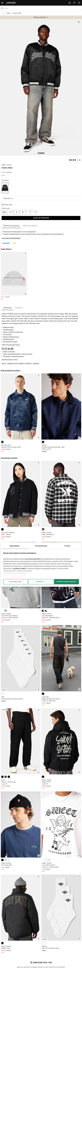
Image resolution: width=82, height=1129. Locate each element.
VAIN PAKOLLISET (15, 581)
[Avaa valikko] (2, 2)
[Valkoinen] (43, 860)
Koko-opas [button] (8, 204)
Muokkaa (40, 581)
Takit (8, 13)
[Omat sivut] (69, 3)
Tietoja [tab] (67, 546)
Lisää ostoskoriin (41, 218)
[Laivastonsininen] (2, 442)
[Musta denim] (43, 694)
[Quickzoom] (25, 294)
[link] (69, 3)
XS (10, 212)
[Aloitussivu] (11, 2)
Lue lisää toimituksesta (11, 238)
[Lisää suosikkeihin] (78, 22)
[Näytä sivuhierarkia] (3, 13)
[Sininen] (43, 442)
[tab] (11, 225)
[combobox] (42, 8)
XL (35, 212)
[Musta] (5, 187)
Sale (3, 175)
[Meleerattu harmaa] (2, 610)
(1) (79, 160)
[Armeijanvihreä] (5, 777)
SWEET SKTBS (6, 165)
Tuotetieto (7, 198)
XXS (4, 212)
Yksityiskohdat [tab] (41, 546)
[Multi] (43, 610)
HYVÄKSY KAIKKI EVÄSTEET (66, 581)
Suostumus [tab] (15, 546)
